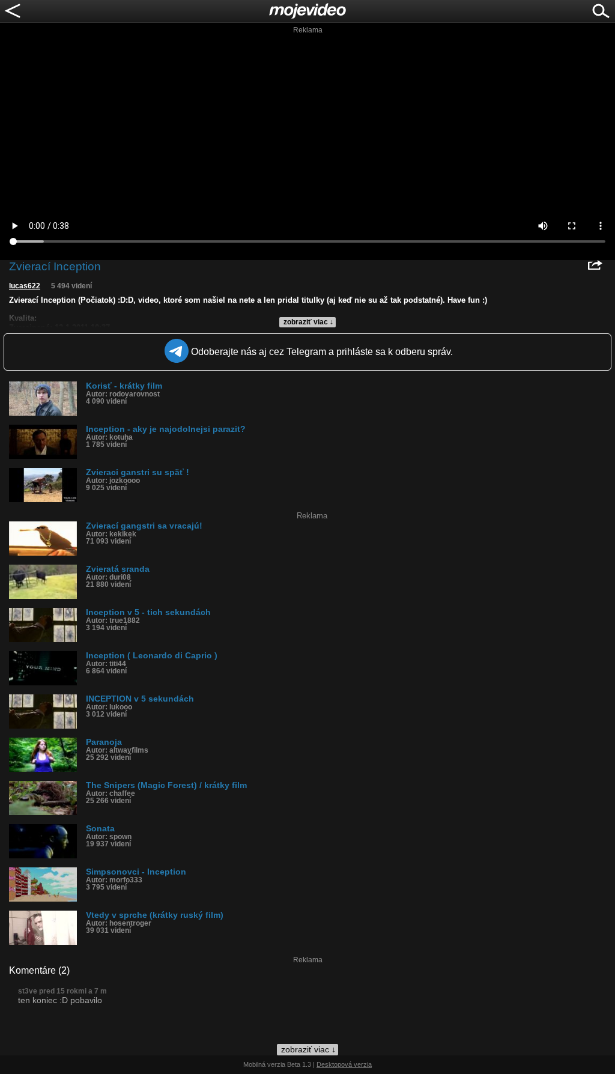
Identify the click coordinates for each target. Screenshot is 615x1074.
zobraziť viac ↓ (308, 322)
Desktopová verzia (344, 1064)
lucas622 (24, 286)
